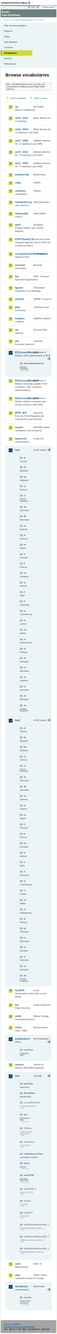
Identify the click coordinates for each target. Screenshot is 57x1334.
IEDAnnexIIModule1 (24, 352)
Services (8, 58)
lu (25, 611)
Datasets (8, 31)
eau (25, 1114)
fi (24, 554)
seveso (19, 1064)
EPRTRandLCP (24, 239)
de (25, 507)
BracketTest (28, 1093)
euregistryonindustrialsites (24, 253)
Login (33, 7)
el (24, 535)
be (25, 467)
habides (20, 318)
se (25, 677)
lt (24, 601)
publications (22, 1038)
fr (24, 563)
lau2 (17, 720)
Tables (7, 36)
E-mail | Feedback (12, 1324)
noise (18, 1027)
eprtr (18, 224)
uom (17, 1263)
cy (25, 486)
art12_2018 (21, 129)
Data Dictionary (27, 20)
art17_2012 (21, 152)
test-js (27, 1163)
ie (24, 582)
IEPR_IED (21, 412)
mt (25, 630)
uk (25, 705)
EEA (16, 2)
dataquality (21, 213)
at (24, 458)
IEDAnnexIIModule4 (24, 398)
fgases (19, 287)
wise (17, 1275)
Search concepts (40, 98)
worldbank (21, 1286)
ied (17, 341)
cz (25, 495)
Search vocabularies (18, 98)
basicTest (28, 1084)
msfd (18, 1016)
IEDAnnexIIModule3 (24, 380)
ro (25, 667)
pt (25, 658)
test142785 (28, 1175)
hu (25, 573)
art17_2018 (21, 163)
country (27, 1297)
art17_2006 (21, 140)
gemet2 (19, 299)
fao (17, 276)
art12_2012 (21, 118)
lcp (17, 1004)
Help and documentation (15, 25)
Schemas (8, 47)
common (20, 190)
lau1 (17, 450)
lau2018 (19, 990)
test (17, 1076)
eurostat (20, 265)
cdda (18, 182)
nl (25, 639)
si (24, 686)
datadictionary (23, 202)
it (24, 592)
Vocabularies (10, 53)
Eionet (16, 20)
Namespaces (10, 64)
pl (25, 648)
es (25, 544)
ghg (17, 307)
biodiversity (22, 174)
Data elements (10, 42)
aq (16, 106)
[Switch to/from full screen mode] (38, 7)
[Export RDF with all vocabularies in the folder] (49, 359)
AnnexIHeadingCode (28, 363)
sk (25, 696)
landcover (21, 438)
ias (17, 329)
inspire (19, 427)
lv (24, 620)
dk (25, 516)
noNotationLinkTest (28, 1154)
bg (25, 477)
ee (25, 526)
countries (28, 1050)
